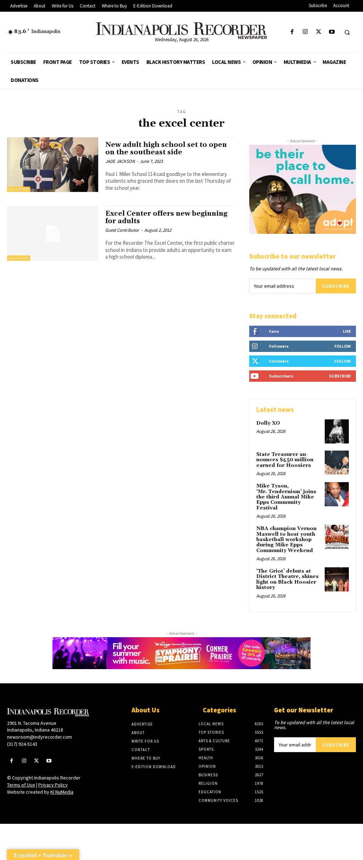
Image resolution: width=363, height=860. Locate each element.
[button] (347, 32)
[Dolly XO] (337, 431)
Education (19, 189)
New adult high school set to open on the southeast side (166, 148)
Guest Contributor (122, 230)
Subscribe (336, 286)
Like (347, 331)
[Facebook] (292, 32)
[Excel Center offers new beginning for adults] (52, 233)
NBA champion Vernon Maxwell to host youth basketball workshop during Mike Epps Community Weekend (286, 539)
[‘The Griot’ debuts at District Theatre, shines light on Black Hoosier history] (337, 579)
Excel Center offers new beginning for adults (166, 217)
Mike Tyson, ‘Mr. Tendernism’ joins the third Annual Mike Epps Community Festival (286, 497)
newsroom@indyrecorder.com (39, 737)
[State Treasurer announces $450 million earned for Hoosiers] (337, 463)
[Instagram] (305, 32)
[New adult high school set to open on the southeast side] (52, 164)
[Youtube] (331, 32)
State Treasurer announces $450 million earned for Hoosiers (284, 460)
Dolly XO (268, 423)
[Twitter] (318, 32)
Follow (342, 346)
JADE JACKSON (120, 161)
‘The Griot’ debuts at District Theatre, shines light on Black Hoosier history (287, 579)
